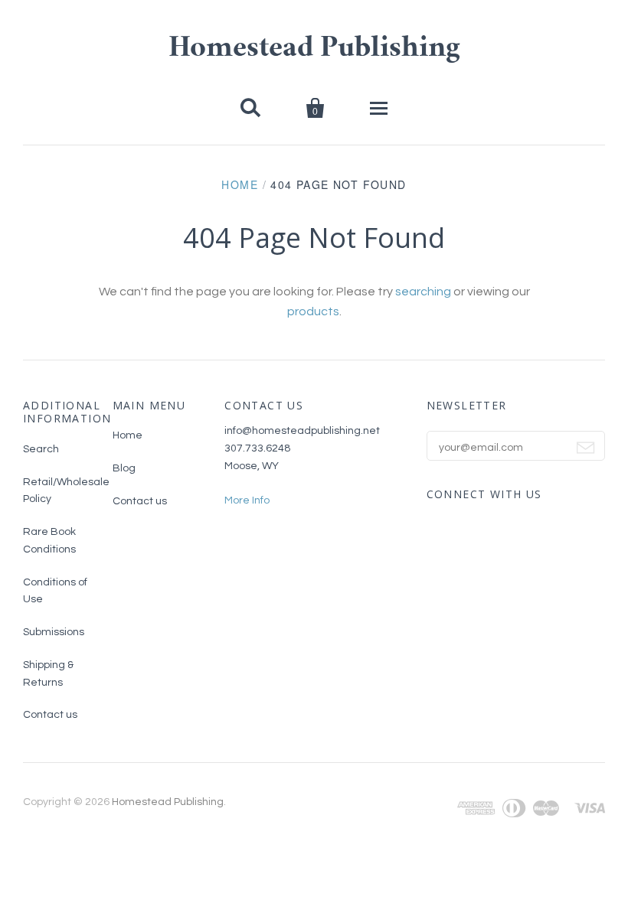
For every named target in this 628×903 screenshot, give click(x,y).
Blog (124, 468)
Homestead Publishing (314, 50)
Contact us (50, 714)
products (313, 311)
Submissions (53, 632)
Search (41, 449)
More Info (247, 500)
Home (239, 184)
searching (423, 291)
